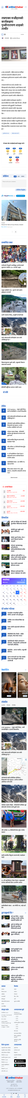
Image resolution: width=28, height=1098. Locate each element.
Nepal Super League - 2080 (5, 1026)
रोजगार (15, 994)
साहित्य (3, 994)
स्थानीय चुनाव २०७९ (5, 1057)
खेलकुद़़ (3, 999)
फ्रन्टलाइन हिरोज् (17, 1033)
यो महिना (14, 705)
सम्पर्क (15, 1057)
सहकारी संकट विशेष (6, 1048)
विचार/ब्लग (4, 992)
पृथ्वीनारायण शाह (6, 133)
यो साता (8, 705)
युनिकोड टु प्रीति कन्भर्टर (17, 1040)
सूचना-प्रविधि (17, 1001)
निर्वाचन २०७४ (4, 1055)
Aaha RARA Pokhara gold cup (6, 1022)
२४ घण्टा (3, 705)
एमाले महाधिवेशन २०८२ (5, 1065)
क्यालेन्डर (6, 579)
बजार (15, 989)
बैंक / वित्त (16, 996)
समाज (2, 989)
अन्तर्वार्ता (3, 996)
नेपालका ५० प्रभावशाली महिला (18, 1013)
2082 (17, 1020)
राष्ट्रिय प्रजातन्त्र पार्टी (15, 133)
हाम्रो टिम (16, 1048)
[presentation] (12, 232)
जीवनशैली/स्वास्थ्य (5, 1001)
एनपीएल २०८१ (4, 1013)
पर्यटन (15, 992)
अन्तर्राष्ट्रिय (3, 1006)
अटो (15, 999)
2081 (17, 1018)
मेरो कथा (16, 1031)
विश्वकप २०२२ (4, 1069)
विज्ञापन (15, 1052)
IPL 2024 (3, 1019)
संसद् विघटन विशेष (5, 1052)
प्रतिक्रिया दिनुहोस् (20, 190)
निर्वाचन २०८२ (4, 1062)
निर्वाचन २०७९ (4, 1060)
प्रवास (2, 1004)
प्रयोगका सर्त (17, 1050)
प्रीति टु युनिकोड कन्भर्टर (17, 1036)
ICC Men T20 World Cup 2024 (6, 1015)
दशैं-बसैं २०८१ (4, 1071)
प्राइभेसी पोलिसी (17, 1055)
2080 (17, 1016)
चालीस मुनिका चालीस (19, 1022)
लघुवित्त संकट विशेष (5, 1050)
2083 (17, 1028)
